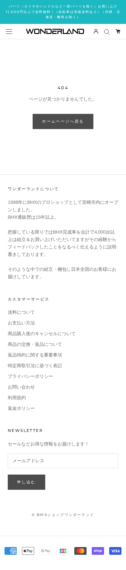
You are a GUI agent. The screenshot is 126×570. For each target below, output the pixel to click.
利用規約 (17, 398)
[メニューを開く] (9, 31)
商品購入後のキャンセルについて (42, 334)
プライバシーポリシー (30, 376)
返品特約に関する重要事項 (35, 355)
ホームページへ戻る (63, 121)
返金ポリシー (21, 408)
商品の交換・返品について (35, 344)
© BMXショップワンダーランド (63, 514)
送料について (21, 312)
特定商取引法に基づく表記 (35, 366)
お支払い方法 (21, 323)
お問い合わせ (21, 387)
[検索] (107, 31)
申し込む (26, 481)
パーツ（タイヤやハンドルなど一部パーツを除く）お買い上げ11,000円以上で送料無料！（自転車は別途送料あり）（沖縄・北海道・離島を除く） (63, 11)
